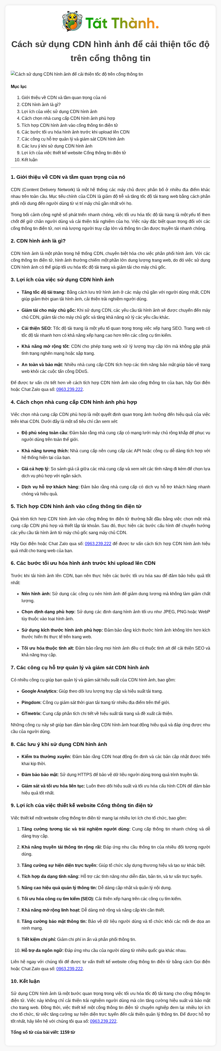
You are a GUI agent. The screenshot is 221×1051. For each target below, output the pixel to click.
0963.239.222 (69, 389)
